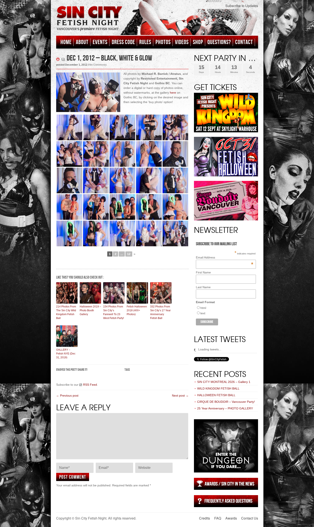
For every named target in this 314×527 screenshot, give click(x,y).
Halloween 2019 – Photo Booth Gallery (90, 310)
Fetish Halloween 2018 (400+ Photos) (137, 310)
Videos (182, 42)
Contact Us (249, 518)
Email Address (224, 257)
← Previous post (67, 395)
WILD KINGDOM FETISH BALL (218, 388)
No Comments (98, 64)
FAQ (217, 518)
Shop (198, 42)
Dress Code (123, 42)
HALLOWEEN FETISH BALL (216, 395)
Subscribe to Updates (241, 5)
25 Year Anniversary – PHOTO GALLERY (225, 408)
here (173, 92)
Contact (244, 42)
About (82, 42)
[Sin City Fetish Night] (89, 22)
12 (129, 254)
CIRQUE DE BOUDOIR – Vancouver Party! (226, 401)
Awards (231, 518)
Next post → (180, 395)
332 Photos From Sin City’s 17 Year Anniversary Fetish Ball (160, 312)
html (203, 308)
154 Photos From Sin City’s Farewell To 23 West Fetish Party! (113, 312)
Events (100, 42)
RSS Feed (90, 384)
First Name (203, 272)
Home (66, 42)
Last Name (203, 287)
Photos (163, 42)
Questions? (219, 42)
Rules (145, 42)
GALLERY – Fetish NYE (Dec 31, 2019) (65, 353)
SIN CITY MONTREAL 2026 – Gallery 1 (223, 382)
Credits (204, 518)
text (202, 313)
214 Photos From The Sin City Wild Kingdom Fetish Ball (66, 312)
